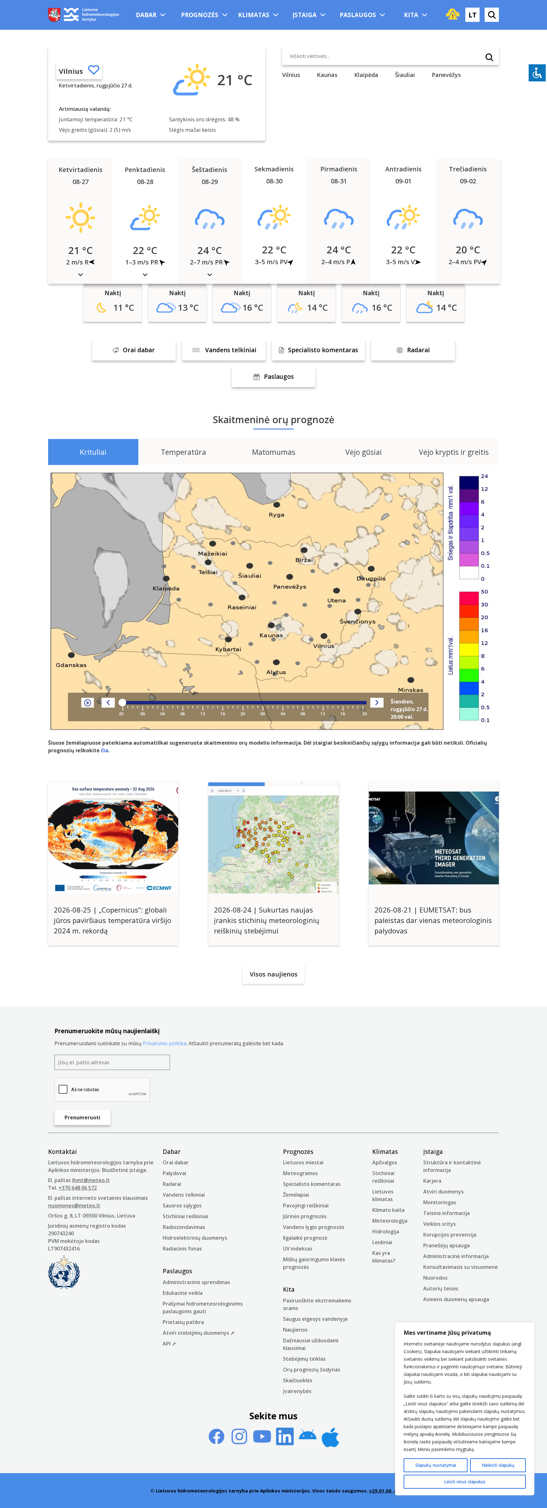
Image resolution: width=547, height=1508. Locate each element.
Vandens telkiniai (184, 1194)
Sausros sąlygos (182, 1205)
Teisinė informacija (446, 1213)
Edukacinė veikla (183, 1292)
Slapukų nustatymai (435, 1465)
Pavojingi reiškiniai (306, 1205)
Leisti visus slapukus (465, 1482)
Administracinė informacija (456, 1256)
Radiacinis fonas (182, 1248)
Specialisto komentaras (312, 1183)
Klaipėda (366, 75)
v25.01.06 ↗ (383, 1490)
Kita (411, 15)
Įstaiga (304, 15)
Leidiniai (382, 1242)
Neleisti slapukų (498, 1465)
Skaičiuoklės (297, 1380)
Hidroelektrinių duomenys (195, 1237)
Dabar (146, 15)
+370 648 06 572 (78, 1187)
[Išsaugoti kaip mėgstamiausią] (93, 71)
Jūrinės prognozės (305, 1216)
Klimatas (253, 15)
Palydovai (174, 1173)
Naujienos (295, 1329)
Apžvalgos (384, 1162)
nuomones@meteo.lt (74, 1205)
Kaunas (327, 75)
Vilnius (71, 71)
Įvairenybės (297, 1391)
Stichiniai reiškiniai (185, 1216)
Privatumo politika (164, 1043)
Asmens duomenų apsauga (456, 1299)
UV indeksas (297, 1248)
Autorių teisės (440, 1288)
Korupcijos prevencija (449, 1234)
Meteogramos (300, 1173)
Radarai (172, 1183)
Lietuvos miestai (303, 1162)
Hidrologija (385, 1231)
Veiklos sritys (439, 1223)
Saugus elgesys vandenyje (315, 1318)
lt (472, 14)
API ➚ (169, 1343)
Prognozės (199, 15)
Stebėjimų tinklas (304, 1358)
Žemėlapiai (296, 1194)
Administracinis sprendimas (196, 1282)
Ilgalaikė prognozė (305, 1237)
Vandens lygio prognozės (313, 1227)
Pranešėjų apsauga (446, 1245)
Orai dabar (176, 1162)
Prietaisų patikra (183, 1322)
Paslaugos (358, 15)
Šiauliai (405, 75)
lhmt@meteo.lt (91, 1180)
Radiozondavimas (184, 1227)
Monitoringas (439, 1202)
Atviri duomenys (443, 1191)
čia (104, 750)
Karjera (432, 1180)
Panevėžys (446, 75)
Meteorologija (389, 1220)
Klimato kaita (388, 1209)
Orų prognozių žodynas (311, 1369)
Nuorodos (435, 1277)
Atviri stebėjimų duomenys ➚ (199, 1332)
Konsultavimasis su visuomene (460, 1266)
